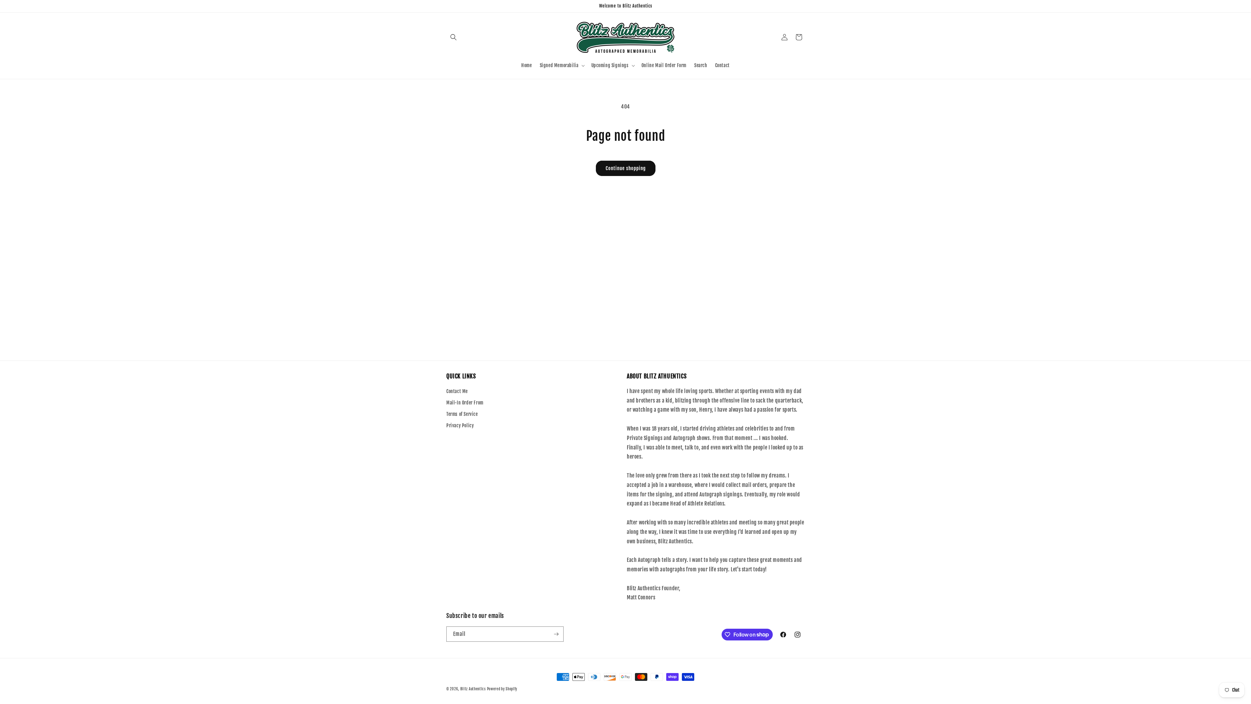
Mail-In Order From (464, 402)
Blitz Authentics (473, 689)
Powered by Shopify (502, 689)
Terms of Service (462, 414)
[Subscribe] (556, 634)
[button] (453, 37)
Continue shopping (626, 168)
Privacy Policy (460, 425)
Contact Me (457, 391)
